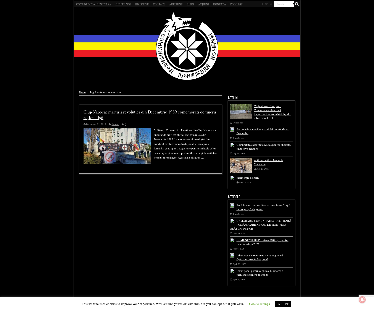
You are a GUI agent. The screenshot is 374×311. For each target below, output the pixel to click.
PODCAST (236, 4)
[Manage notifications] (362, 299)
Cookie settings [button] (259, 303)
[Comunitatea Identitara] (187, 46)
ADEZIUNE (175, 4)
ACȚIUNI (203, 4)
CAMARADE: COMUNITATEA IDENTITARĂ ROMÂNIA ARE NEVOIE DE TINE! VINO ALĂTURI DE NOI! (260, 224)
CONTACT (159, 4)
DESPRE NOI (123, 4)
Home (82, 92)
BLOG (190, 4)
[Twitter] (266, 4)
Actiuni (115, 124)
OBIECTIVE (142, 4)
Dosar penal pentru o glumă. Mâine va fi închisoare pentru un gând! (260, 273)
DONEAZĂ (219, 4)
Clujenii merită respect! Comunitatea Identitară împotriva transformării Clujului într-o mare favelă (272, 112)
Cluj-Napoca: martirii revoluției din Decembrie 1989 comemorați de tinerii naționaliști (150, 114)
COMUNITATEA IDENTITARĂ (93, 4)
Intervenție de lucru (248, 178)
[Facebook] (262, 4)
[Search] (297, 4)
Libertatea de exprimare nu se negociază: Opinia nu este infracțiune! (260, 257)
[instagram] (271, 4)
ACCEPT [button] (283, 304)
